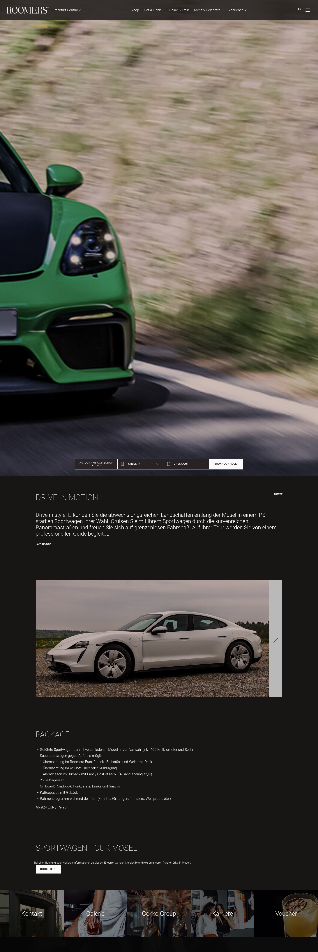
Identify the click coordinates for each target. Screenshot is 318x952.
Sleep (135, 10)
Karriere (222, 913)
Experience (235, 10)
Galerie (95, 913)
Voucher (286, 913)
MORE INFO (44, 544)
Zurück (278, 494)
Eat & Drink (153, 10)
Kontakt (31, 913)
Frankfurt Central (65, 10)
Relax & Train (179, 10)
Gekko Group (159, 913)
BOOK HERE (48, 869)
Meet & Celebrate (207, 10)
